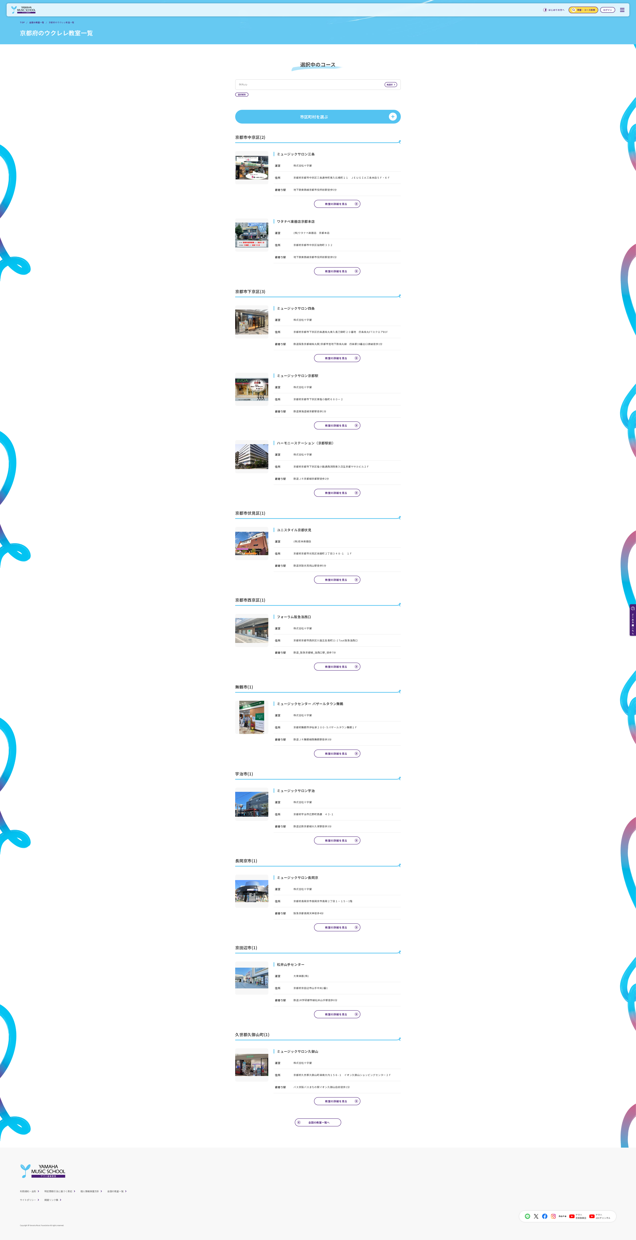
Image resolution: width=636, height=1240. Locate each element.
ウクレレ (316, 84)
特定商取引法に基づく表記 (58, 1191)
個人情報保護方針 (89, 1191)
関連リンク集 (51, 1200)
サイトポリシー (28, 1200)
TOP (22, 22)
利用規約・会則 (28, 1191)
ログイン (607, 9)
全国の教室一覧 (36, 22)
